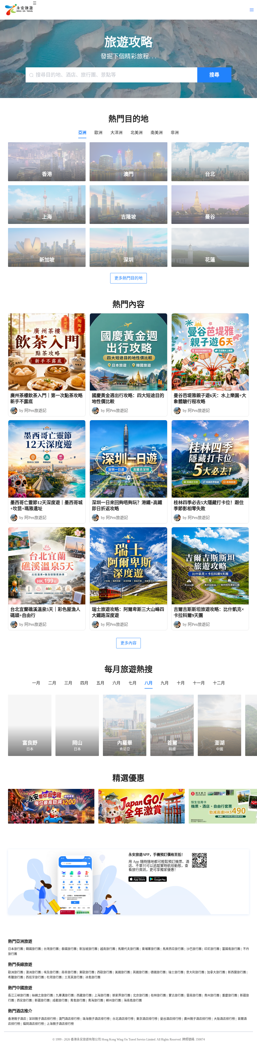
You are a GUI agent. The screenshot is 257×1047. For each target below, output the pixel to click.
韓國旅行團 (33, 949)
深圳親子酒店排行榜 (42, 1019)
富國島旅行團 (231, 949)
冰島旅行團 (92, 977)
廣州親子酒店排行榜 (197, 1019)
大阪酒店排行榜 (224, 1019)
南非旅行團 (69, 972)
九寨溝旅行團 (65, 995)
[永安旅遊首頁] (19, 9)
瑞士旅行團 (175, 972)
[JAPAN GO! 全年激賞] (141, 822)
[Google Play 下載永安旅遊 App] (158, 879)
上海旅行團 (101, 995)
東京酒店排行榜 (146, 1019)
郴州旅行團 (113, 1000)
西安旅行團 (24, 1000)
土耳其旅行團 (74, 977)
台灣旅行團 (51, 949)
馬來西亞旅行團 (173, 949)
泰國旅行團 (69, 949)
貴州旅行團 (211, 995)
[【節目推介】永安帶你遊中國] (51, 822)
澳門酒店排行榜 (69, 1019)
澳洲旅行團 (33, 972)
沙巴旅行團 (194, 949)
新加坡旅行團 (88, 949)
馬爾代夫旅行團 (128, 949)
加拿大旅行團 (216, 972)
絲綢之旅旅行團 (42, 995)
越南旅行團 (107, 949)
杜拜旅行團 (54, 977)
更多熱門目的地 (128, 278)
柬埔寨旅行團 (151, 949)
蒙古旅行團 (176, 995)
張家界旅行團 (121, 995)
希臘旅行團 (15, 977)
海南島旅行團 (133, 1000)
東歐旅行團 (86, 972)
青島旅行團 (77, 1000)
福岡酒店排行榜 (33, 1024)
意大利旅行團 (195, 972)
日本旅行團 (15, 949)
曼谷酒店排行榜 (170, 1019)
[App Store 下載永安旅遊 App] (137, 879)
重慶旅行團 (229, 995)
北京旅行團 (140, 995)
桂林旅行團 (158, 995)
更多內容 (128, 643)
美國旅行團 (122, 972)
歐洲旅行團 (15, 972)
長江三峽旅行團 (18, 995)
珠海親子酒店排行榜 (96, 1019)
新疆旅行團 (42, 1000)
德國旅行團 (158, 972)
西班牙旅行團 (35, 977)
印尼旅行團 (211, 949)
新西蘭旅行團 (237, 972)
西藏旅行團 (84, 995)
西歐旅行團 (104, 972)
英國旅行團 (140, 972)
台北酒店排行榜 (123, 1019)
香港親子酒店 (17, 1019)
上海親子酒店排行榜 (60, 1024)
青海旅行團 (95, 1000)
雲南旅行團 (194, 995)
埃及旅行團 (51, 972)
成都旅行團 (60, 1000)
